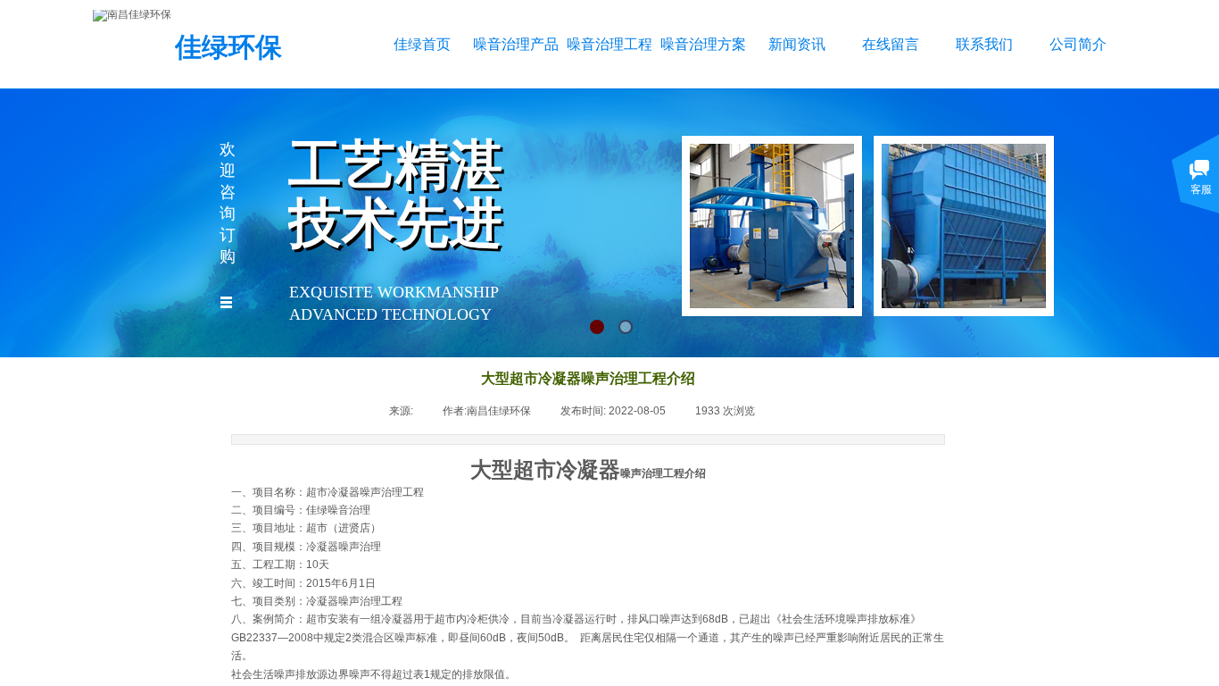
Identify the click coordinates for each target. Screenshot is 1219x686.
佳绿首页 (422, 44)
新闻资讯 (796, 44)
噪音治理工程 (609, 44)
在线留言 (890, 44)
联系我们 (984, 44)
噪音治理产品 (515, 44)
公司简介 (1078, 44)
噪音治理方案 (702, 44)
